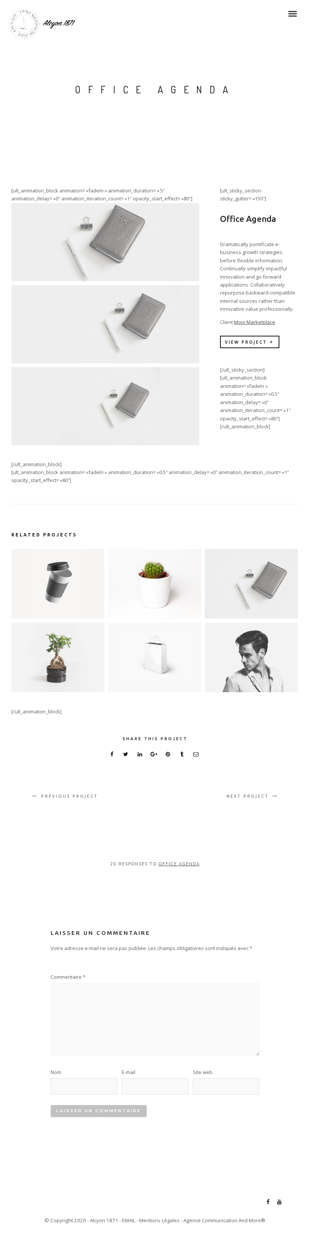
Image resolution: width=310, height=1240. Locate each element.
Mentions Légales (159, 1220)
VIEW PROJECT (246, 342)
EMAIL (128, 1220)
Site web (202, 1072)
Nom (56, 1072)
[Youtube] (279, 1202)
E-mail (128, 1072)
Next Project (247, 796)
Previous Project (69, 796)
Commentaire (68, 976)
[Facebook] (268, 1202)
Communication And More (231, 1220)
